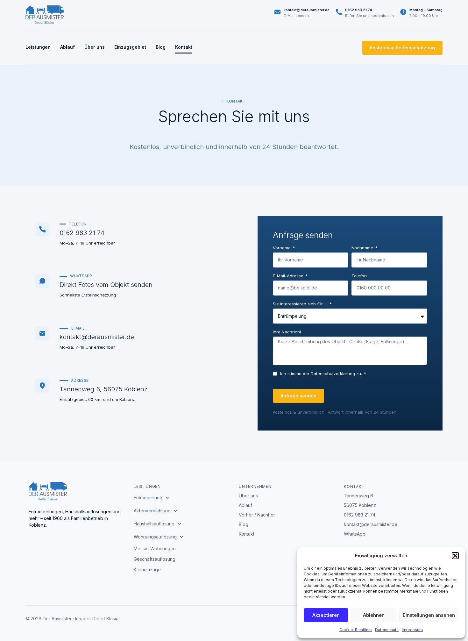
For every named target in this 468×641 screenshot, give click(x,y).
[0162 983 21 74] (339, 12)
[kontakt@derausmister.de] (277, 12)
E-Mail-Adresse (289, 276)
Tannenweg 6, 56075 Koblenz (104, 389)
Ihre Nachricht (287, 332)
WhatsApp (354, 534)
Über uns (94, 47)
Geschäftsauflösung (154, 559)
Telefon (359, 276)
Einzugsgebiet (130, 47)
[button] (455, 555)
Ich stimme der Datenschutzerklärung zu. (321, 374)
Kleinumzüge (147, 569)
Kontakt (183, 47)
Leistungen (38, 47)
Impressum (412, 629)
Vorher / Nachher (257, 514)
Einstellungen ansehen (429, 615)
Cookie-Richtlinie (355, 629)
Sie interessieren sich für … (301, 304)
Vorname (282, 248)
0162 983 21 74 (358, 10)
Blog (161, 47)
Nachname (362, 248)
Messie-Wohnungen (155, 548)
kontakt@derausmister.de (307, 10)
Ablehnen (374, 615)
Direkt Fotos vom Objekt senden (106, 284)
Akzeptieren (326, 615)
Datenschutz (387, 629)
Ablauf (67, 47)
